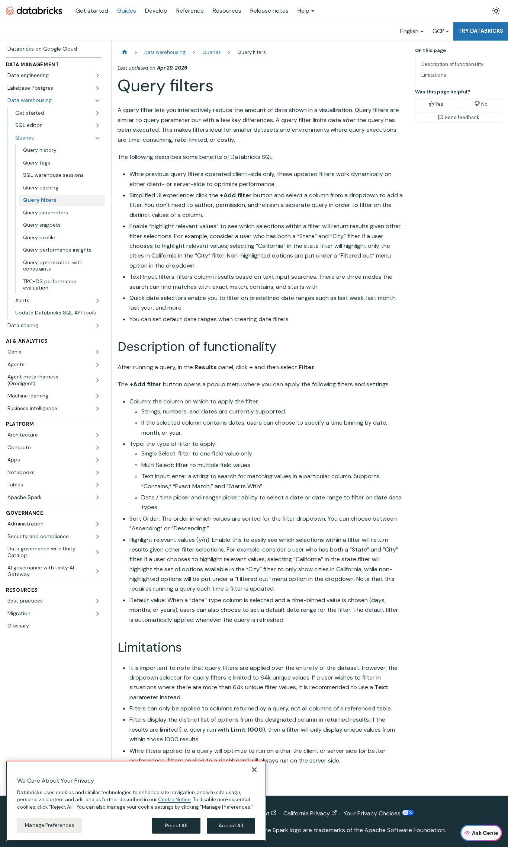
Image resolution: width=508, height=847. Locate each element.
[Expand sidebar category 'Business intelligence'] (97, 408)
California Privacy (306, 813)
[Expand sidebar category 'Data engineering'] (97, 75)
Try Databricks (480, 31)
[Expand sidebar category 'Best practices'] (97, 601)
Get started (91, 11)
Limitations (433, 75)
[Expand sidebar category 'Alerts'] (97, 300)
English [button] (409, 31)
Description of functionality (452, 64)
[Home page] (125, 52)
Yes (439, 104)
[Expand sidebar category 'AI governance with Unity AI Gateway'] (97, 571)
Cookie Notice (174, 799)
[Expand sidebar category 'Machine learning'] (97, 396)
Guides (126, 11)
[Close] (254, 769)
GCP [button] (438, 31)
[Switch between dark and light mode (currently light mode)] (496, 11)
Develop (156, 11)
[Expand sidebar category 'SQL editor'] (97, 125)
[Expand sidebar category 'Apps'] (97, 460)
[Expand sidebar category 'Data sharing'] (97, 325)
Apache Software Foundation (404, 830)
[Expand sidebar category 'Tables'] (97, 484)
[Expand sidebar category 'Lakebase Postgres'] (97, 88)
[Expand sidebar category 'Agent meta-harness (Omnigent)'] (97, 380)
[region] (136, 801)
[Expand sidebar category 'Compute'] (97, 447)
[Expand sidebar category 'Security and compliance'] (97, 536)
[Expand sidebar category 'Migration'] (97, 613)
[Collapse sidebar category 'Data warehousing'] (97, 100)
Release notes (269, 11)
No (484, 104)
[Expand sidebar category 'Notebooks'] (97, 472)
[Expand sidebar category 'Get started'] (97, 113)
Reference (190, 11)
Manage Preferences (49, 825)
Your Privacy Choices (373, 813)
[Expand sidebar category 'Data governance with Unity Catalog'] (97, 552)
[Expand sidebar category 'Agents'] (97, 364)
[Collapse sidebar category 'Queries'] (97, 138)
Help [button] (303, 11)
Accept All (231, 825)
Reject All (176, 825)
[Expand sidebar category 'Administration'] (97, 524)
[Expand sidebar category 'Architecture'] (97, 435)
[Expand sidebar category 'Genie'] (97, 352)
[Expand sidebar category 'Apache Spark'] (97, 497)
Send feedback (462, 117)
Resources (227, 11)
